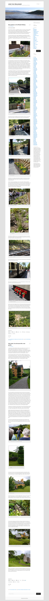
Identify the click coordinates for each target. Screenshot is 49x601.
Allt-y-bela (19, 589)
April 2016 (35, 118)
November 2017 (35, 108)
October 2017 (35, 109)
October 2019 (35, 94)
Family (34, 36)
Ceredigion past (12, 339)
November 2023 (35, 69)
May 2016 (35, 117)
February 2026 (35, 58)
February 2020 (35, 92)
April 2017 (35, 112)
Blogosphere (35, 30)
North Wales (35, 40)
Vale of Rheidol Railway (27, 339)
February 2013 (35, 142)
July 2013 (35, 138)
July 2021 (35, 82)
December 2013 (35, 134)
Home (9, 19)
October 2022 (35, 76)
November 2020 (35, 86)
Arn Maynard (22, 589)
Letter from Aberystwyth (15, 4)
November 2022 (35, 75)
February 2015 (35, 127)
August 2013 (35, 137)
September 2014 (35, 128)
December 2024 (35, 63)
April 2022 (35, 78)
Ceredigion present (16, 339)
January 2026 (35, 59)
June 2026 (35, 57)
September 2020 (35, 87)
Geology (35, 37)
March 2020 (35, 91)
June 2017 (35, 111)
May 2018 (35, 105)
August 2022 (35, 77)
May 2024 (35, 67)
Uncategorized (35, 47)
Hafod (34, 38)
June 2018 (35, 104)
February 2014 (35, 132)
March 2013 (35, 141)
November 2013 (35, 135)
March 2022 (35, 79)
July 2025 (35, 60)
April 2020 (35, 90)
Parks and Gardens (12, 589)
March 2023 (35, 73)
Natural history (20, 339)
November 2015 (35, 121)
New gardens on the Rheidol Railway (16, 24)
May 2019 (35, 98)
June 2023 (35, 72)
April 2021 (35, 84)
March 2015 (35, 126)
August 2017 (35, 110)
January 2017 (35, 114)
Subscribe (38, 50)
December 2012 (35, 144)
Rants (34, 45)
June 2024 (35, 66)
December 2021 (35, 80)
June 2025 (35, 61)
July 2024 (35, 65)
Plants (22, 339)
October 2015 (35, 122)
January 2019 (35, 101)
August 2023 (35, 70)
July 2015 (35, 124)
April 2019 (35, 99)
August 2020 (35, 88)
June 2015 (35, 125)
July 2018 (35, 103)
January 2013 (35, 143)
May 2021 (35, 83)
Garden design (25, 589)
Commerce (35, 34)
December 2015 (35, 120)
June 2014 (35, 131)
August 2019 (35, 96)
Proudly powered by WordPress (24, 598)
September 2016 (35, 115)
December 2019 (35, 93)
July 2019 (35, 97)
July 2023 (35, 71)
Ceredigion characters (36, 31)
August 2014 (35, 129)
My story (12, 19)
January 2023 (35, 74)
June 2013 (35, 139)
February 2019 (35, 100)
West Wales (35, 48)
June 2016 (35, 116)
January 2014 (35, 133)
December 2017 (35, 107)
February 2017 (35, 113)
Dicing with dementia (36, 35)
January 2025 (35, 62)
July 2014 (35, 130)
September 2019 (35, 95)
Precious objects (36, 44)
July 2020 (35, 89)
